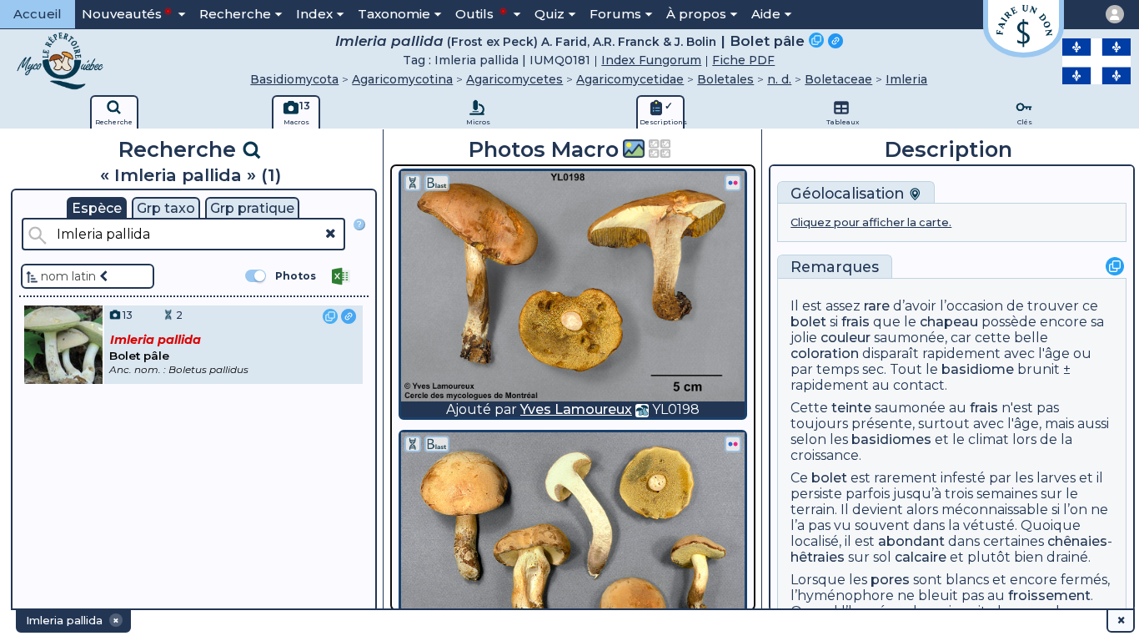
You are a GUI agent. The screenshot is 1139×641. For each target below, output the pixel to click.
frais (855, 322)
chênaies (1077, 541)
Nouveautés (122, 14)
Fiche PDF (743, 60)
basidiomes (891, 439)
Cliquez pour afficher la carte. (870, 222)
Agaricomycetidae (630, 79)
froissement (1049, 595)
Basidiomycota (294, 79)
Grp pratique (252, 208)
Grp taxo (166, 208)
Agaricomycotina (402, 79)
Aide (765, 14)
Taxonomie (394, 14)
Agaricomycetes (514, 79)
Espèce (97, 208)
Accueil (37, 14)
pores (890, 580)
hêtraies (817, 557)
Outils (476, 14)
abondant (911, 541)
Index (314, 14)
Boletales (725, 79)
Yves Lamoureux (576, 409)
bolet (808, 322)
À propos (696, 14)
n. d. (779, 79)
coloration (824, 353)
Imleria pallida (389, 41)
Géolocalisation (849, 193)
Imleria (906, 79)
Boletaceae (838, 79)
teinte (851, 408)
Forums (615, 14)
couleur (845, 338)
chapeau (949, 322)
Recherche (235, 14)
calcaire (920, 557)
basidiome (977, 369)
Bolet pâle (767, 41)
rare (877, 306)
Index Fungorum (651, 60)
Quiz (549, 14)
